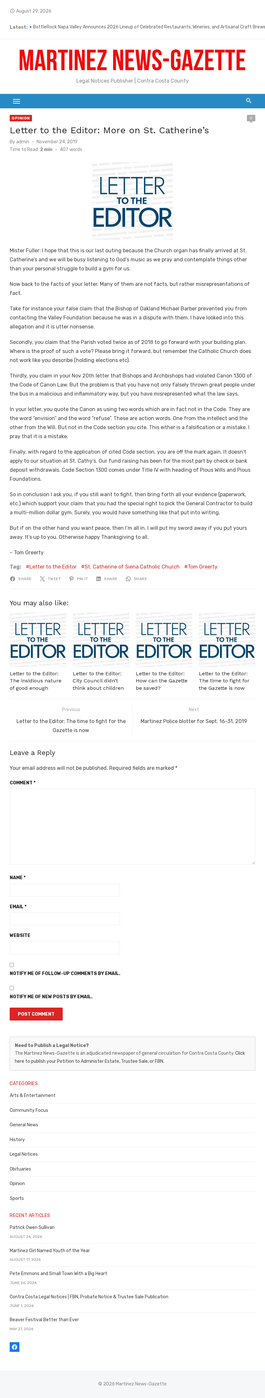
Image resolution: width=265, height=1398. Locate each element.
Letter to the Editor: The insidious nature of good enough (35, 680)
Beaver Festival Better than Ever (44, 1320)
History (17, 1139)
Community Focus (29, 1110)
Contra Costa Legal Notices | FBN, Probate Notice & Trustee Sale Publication (89, 1297)
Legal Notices (24, 1154)
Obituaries (20, 1169)
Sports (17, 1198)
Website (20, 935)
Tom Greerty (202, 567)
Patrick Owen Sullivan (32, 1227)
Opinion (21, 118)
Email (18, 907)
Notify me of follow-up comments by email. (65, 973)
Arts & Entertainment (33, 1095)
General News (24, 1125)
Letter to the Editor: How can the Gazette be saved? (161, 680)
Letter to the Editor (53, 567)
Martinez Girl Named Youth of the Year (50, 1250)
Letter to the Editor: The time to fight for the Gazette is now (224, 680)
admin (22, 142)
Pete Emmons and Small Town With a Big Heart (58, 1273)
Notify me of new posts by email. (51, 997)
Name (18, 877)
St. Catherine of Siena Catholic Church (132, 567)
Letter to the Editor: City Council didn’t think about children (98, 680)
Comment (23, 783)
